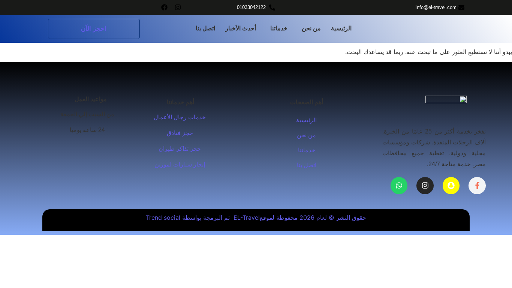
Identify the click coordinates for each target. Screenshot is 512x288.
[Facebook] (164, 7)
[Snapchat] (451, 185)
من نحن (311, 28)
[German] (93, 146)
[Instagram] (178, 7)
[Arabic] (70, 146)
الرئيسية (341, 28)
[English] (78, 146)
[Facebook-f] (477, 185)
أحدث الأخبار (240, 28)
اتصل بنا (205, 28)
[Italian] (100, 146)
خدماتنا (278, 28)
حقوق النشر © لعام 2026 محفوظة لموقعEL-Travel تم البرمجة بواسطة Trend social (256, 217)
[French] (85, 146)
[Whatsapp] (399, 185)
